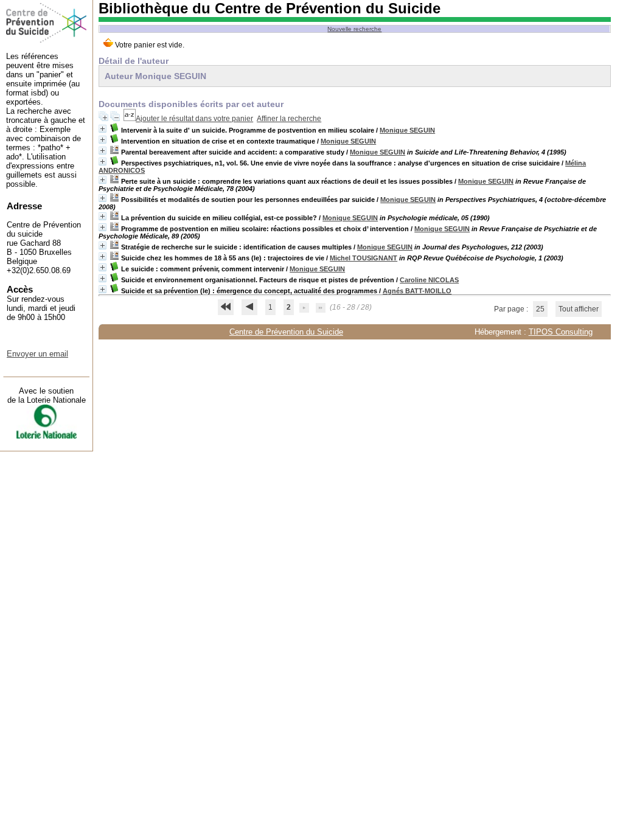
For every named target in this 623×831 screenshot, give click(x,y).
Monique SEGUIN (407, 130)
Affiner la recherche (289, 118)
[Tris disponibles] (130, 118)
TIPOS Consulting (561, 331)
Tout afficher (579, 309)
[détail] (102, 129)
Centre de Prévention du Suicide (286, 331)
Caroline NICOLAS (429, 279)
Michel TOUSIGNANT (363, 258)
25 (540, 309)
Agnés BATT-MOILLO (417, 290)
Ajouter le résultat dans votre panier (194, 118)
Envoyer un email (37, 353)
